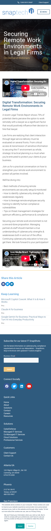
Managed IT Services (13, 432)
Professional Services (13, 440)
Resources (8, 416)
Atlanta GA (9, 465)
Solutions (8, 408)
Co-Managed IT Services (14, 434)
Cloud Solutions (11, 437)
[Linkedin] (22, 386)
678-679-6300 (9, 475)
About (6, 405)
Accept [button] (20, 526)
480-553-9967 (9, 494)
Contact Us (8, 456)
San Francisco (11, 501)
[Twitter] (14, 386)
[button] (3, 284)
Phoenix (8, 484)
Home (6, 402)
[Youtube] (29, 386)
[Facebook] (7, 386)
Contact (7, 410)
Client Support (10, 453)
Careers (7, 413)
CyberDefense (10, 429)
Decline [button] (30, 526)
